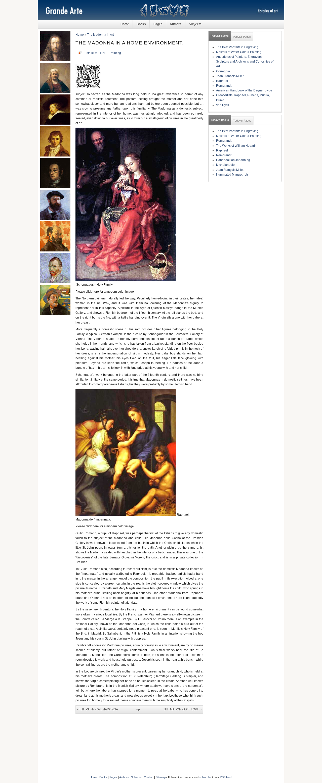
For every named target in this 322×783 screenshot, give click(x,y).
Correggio (223, 71)
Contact (148, 777)
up (138, 709)
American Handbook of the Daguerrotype (244, 90)
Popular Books (220, 35)
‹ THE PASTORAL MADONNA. (98, 709)
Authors (175, 24)
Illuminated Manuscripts (232, 174)
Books (141, 24)
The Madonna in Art (100, 34)
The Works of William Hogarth (236, 145)
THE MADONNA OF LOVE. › (182, 709)
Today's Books (220, 119)
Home (124, 24)
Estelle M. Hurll (95, 53)
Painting (115, 53)
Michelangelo (225, 165)
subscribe (205, 777)
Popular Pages (242, 36)
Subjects (195, 24)
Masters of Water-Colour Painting (238, 52)
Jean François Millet (230, 76)
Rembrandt (223, 85)
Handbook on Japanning (233, 160)
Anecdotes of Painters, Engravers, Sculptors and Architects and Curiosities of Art (244, 61)
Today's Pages (242, 120)
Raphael (222, 81)
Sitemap (161, 777)
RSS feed (225, 777)
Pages (158, 24)
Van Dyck (222, 105)
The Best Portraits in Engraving (237, 47)
